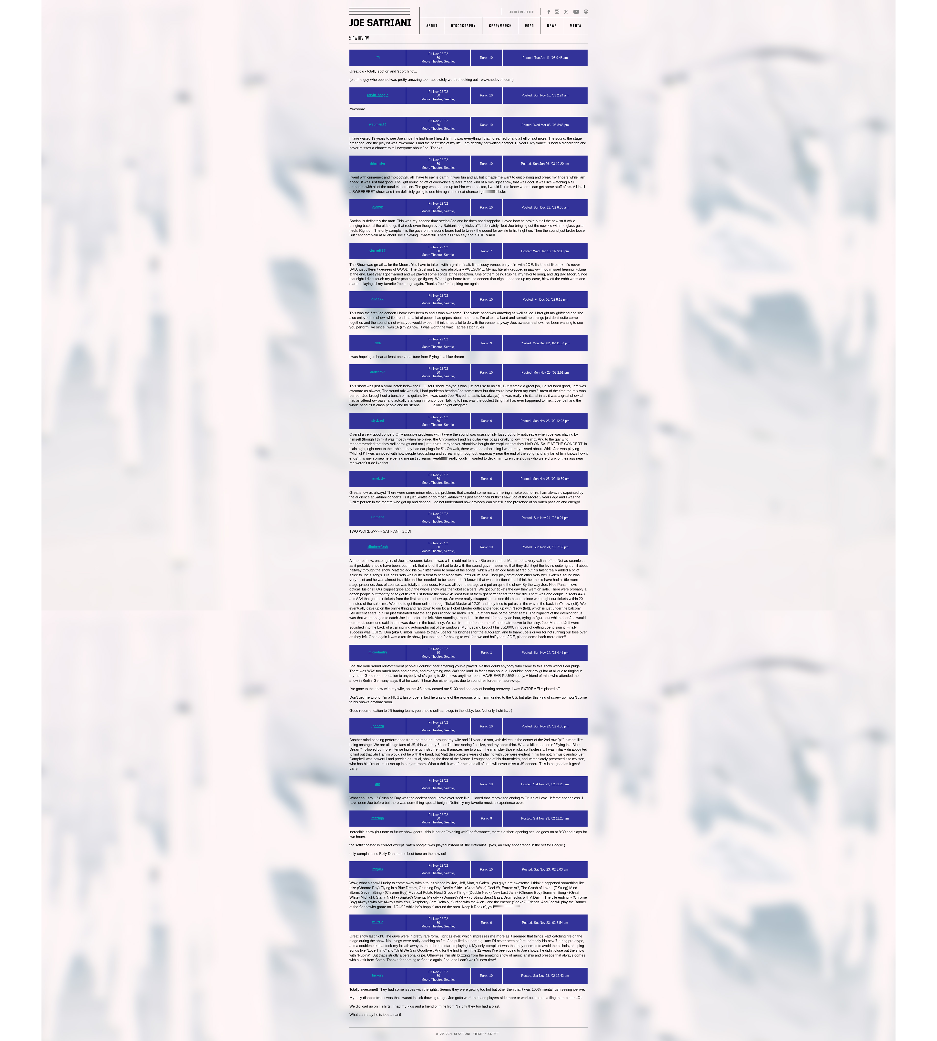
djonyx (377, 207)
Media (575, 25)
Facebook (549, 12)
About (432, 25)
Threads (586, 12)
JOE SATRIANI (384, 20)
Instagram (557, 12)
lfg (378, 57)
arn (377, 784)
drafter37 (377, 372)
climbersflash (377, 547)
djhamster (377, 163)
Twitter (566, 12)
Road (529, 25)
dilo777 (377, 299)
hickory (377, 975)
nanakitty (378, 478)
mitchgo (377, 818)
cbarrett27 (377, 251)
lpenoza (378, 726)
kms (378, 343)
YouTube (576, 12)
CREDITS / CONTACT (486, 1034)
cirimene (377, 517)
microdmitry (377, 652)
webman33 (378, 124)
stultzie (377, 922)
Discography (463, 25)
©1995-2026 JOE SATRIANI (453, 1034)
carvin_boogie (377, 95)
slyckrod (377, 421)
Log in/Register (480, 12)
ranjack (377, 869)
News (551, 25)
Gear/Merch (500, 25)
